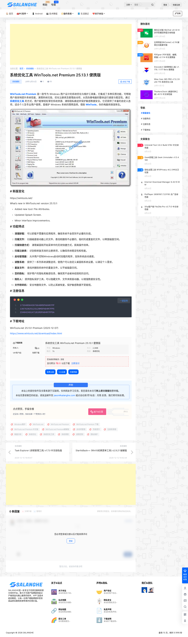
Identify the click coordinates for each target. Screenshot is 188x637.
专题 (53, 3)
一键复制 (124, 300)
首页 (21, 68)
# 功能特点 (145, 118)
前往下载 (126, 82)
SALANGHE (28, 632)
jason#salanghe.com (64, 395)
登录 (165, 5)
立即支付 (75, 363)
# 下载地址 (145, 130)
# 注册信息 (145, 124)
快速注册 (176, 5)
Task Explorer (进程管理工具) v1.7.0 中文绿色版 (38, 450)
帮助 (45, 3)
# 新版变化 (145, 113)
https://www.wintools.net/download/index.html (36, 333)
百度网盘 (73, 372)
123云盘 (62, 372)
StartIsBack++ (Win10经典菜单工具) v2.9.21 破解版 (101, 450)
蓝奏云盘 (50, 372)
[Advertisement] (71, 44)
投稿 (179, 13)
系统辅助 (30, 68)
